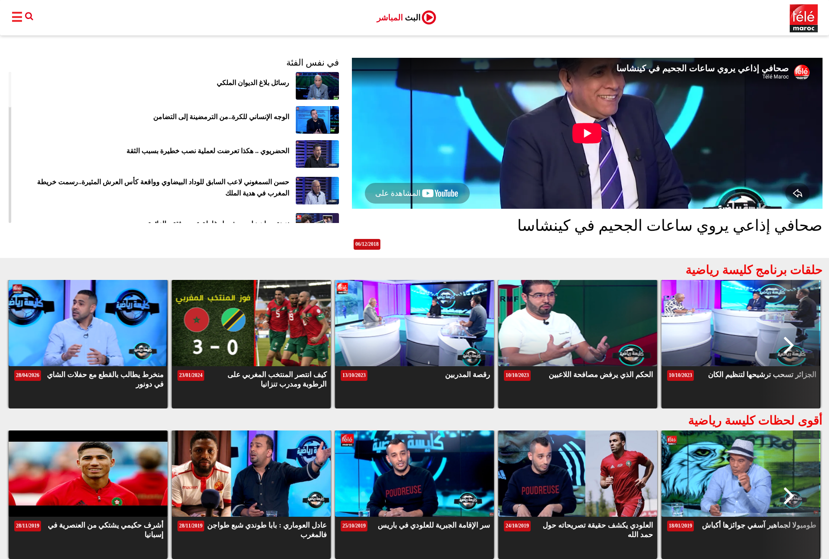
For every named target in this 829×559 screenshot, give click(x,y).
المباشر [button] (399, 17)
